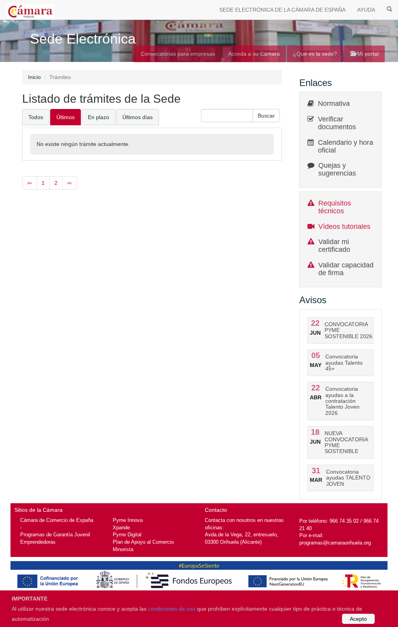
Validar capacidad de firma (346, 269)
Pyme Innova (128, 520)
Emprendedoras (38, 542)
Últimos (65, 117)
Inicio (34, 77)
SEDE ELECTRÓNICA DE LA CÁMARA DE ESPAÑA (282, 10)
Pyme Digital (127, 534)
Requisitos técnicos (334, 207)
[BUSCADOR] (389, 8)
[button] (266, 115)
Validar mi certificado (334, 245)
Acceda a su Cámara (254, 54)
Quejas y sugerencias (337, 169)
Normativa (334, 103)
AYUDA (366, 10)
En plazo (98, 117)
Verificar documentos (337, 123)
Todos (35, 117)
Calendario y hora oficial (345, 146)
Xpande (121, 527)
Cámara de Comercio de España (56, 520)
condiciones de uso (172, 609)
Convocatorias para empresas (178, 54)
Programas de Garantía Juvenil (55, 534)
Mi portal (367, 54)
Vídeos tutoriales (344, 226)
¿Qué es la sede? (315, 54)
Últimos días (137, 117)
